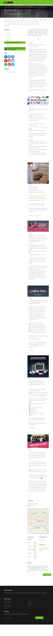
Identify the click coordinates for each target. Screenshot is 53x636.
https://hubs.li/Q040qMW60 (35, 339)
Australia (10, 13)
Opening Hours (9, 37)
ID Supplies (39, 524)
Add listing (30, 603)
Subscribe (47, 574)
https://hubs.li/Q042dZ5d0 (38, 205)
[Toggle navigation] (48, 2)
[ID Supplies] (38, 521)
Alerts (7, 40)
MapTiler (37, 533)
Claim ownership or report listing (12, 42)
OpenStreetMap (42, 533)
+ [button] (29, 510)
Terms (6, 603)
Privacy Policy (8, 606)
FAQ (6, 608)
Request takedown (10, 45)
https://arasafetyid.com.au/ (45, 547)
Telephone (8, 35)
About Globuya (8, 601)
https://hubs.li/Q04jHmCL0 (34, 127)
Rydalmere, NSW (17, 13)
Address (8, 33)
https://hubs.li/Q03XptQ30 (41, 471)
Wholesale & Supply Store (11, 72)
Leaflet (34, 533)
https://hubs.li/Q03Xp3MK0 (37, 419)
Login (29, 606)
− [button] (29, 512)
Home (5, 13)
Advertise (30, 601)
